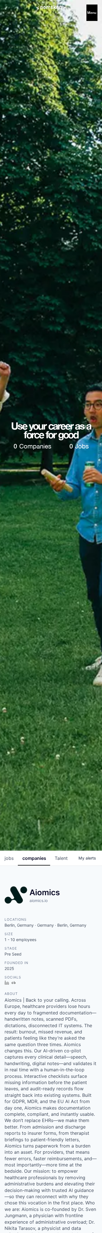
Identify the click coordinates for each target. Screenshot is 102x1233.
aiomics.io (38, 900)
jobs (9, 858)
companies (34, 858)
